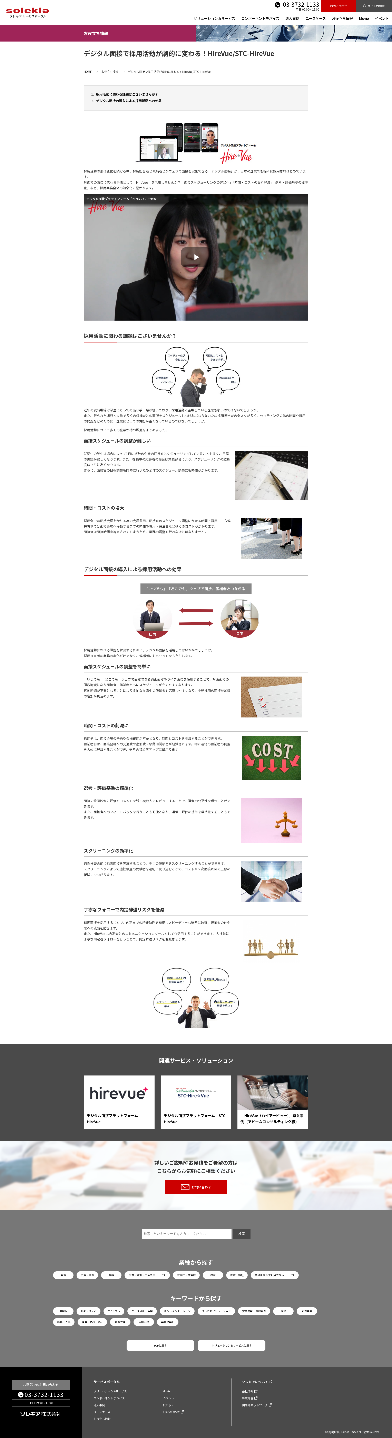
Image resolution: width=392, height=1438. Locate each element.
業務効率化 (167, 1322)
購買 (283, 1311)
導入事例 (292, 18)
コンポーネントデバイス (260, 18)
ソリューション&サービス (110, 1391)
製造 (63, 1275)
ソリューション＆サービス (214, 18)
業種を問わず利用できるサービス (275, 1275)
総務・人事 (63, 1322)
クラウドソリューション (216, 1311)
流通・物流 (87, 1275)
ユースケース (315, 18)
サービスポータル (107, 1381)
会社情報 (247, 1391)
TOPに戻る (160, 1345)
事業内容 (247, 1398)
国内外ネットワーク (255, 1405)
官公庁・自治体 (186, 1275)
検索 (241, 1233)
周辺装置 (307, 1311)
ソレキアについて (255, 1381)
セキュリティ (88, 1311)
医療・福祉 (237, 1275)
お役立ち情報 (342, 18)
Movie (364, 18)
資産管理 (120, 1322)
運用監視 (143, 1322)
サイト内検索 (376, 6)
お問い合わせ (338, 6)
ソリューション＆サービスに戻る (232, 1345)
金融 (111, 1275)
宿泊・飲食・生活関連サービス (147, 1275)
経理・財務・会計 (92, 1322)
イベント (382, 18)
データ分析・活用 (142, 1311)
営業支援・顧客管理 (254, 1311)
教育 (213, 1275)
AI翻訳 (63, 1311)
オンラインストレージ (177, 1311)
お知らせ (168, 1405)
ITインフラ (114, 1311)
